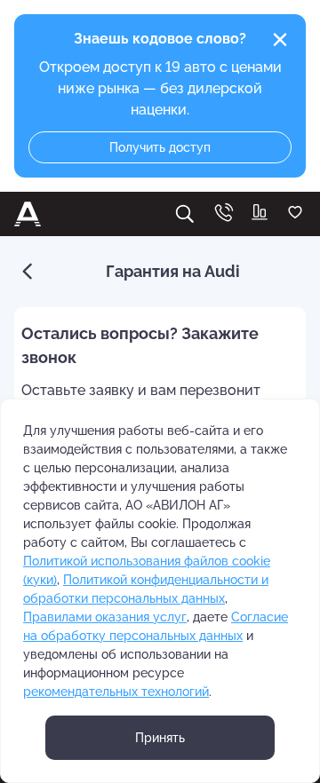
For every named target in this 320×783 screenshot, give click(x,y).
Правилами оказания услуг (105, 617)
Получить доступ (160, 147)
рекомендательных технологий (116, 691)
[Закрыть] (280, 40)
